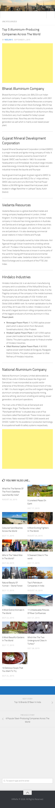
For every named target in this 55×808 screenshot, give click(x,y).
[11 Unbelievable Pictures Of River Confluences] (40, 600)
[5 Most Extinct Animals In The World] (14, 600)
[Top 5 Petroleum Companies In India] (40, 573)
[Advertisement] (27, 63)
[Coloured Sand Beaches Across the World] (14, 518)
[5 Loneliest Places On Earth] (40, 491)
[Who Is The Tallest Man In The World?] (14, 545)
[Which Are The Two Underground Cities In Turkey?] (40, 627)
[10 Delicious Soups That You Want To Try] (14, 658)
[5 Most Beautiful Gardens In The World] (14, 627)
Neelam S (9, 40)
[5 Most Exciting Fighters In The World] (40, 518)
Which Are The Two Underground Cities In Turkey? (37, 640)
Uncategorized (9, 21)
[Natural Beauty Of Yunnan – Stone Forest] (14, 573)
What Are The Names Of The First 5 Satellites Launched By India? (12, 491)
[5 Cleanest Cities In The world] (40, 545)
